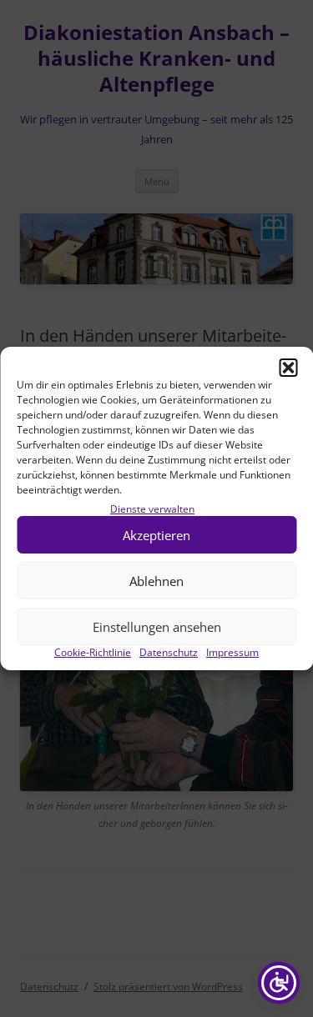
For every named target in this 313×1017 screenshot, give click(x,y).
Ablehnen (156, 581)
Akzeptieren (156, 535)
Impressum (232, 652)
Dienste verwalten (152, 509)
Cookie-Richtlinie (92, 652)
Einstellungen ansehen (157, 627)
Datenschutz (168, 652)
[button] (288, 367)
